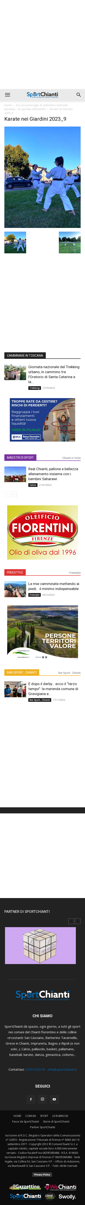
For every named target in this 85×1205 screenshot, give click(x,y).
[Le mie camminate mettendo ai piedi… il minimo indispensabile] (15, 589)
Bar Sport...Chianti (69, 672)
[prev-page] (7, 494)
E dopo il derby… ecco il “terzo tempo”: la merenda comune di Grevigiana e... (53, 689)
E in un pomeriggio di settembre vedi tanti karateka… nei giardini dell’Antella (36, 107)
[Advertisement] (42, 44)
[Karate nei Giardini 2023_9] (42, 226)
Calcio (33, 484)
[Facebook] (30, 1099)
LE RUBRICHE (60, 1116)
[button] (7, 95)
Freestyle (75, 572)
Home (8, 105)
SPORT (44, 1116)
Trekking (35, 387)
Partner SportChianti (42, 1127)
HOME (17, 1116)
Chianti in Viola (71, 458)
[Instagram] (42, 1099)
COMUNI (30, 1116)
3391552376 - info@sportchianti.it (51, 1069)
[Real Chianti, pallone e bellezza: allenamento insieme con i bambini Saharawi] (15, 474)
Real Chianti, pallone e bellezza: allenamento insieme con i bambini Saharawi (53, 474)
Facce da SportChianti (25, 1121)
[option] (42, 948)
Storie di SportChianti (56, 1121)
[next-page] (14, 494)
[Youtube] (54, 1099)
